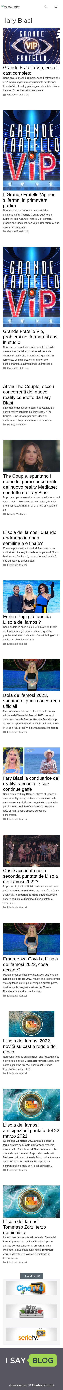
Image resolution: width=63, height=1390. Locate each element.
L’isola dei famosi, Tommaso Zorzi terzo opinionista (24, 1227)
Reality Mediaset (16, 424)
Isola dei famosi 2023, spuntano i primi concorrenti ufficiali (31, 701)
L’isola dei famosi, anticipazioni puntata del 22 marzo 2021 (31, 1130)
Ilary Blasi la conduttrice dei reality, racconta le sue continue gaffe (31, 784)
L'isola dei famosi (17, 565)
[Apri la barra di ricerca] (45, 7)
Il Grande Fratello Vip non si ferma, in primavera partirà (29, 200)
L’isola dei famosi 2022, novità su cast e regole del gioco (30, 1046)
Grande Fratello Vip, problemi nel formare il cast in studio (31, 337)
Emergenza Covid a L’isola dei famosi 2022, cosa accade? (30, 964)
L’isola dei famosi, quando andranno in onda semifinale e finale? (29, 538)
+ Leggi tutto (31, 1276)
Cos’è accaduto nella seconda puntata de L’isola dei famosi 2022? (30, 876)
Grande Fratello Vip (18, 94)
